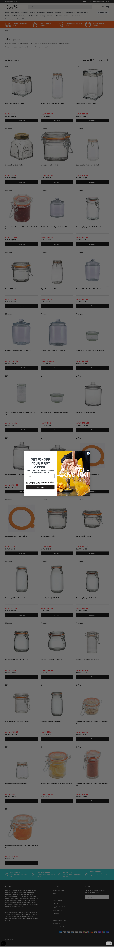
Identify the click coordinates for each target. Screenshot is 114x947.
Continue (40, 487)
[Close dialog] (88, 453)
